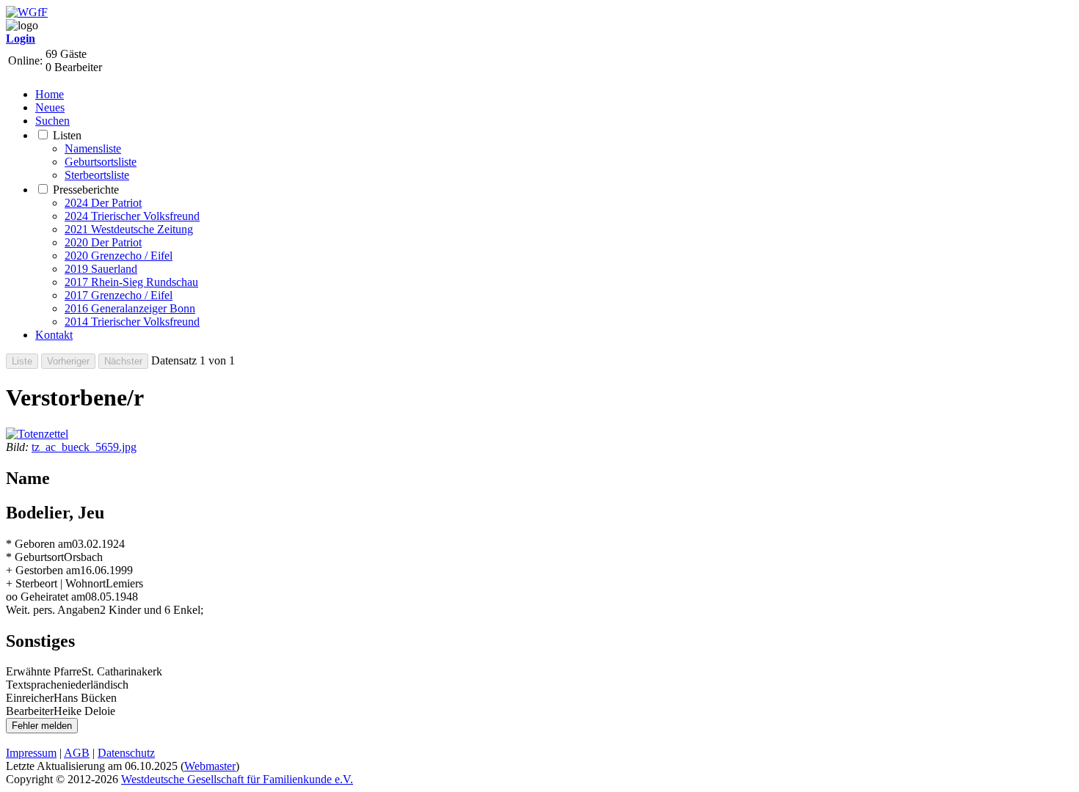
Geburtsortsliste (101, 161)
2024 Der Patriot (103, 203)
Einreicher (30, 698)
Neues (50, 107)
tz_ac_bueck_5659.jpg (84, 447)
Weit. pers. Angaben (53, 610)
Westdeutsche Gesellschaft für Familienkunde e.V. (237, 779)
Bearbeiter (30, 711)
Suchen (52, 120)
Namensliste (93, 148)
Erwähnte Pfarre (43, 671)
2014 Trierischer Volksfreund (132, 321)
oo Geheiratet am (45, 596)
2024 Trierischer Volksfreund (132, 216)
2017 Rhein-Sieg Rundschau (131, 282)
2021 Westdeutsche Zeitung (129, 229)
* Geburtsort (35, 557)
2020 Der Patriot (103, 242)
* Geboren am (39, 544)
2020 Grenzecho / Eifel (118, 255)
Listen (67, 135)
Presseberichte (86, 189)
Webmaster (210, 766)
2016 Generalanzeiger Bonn (130, 308)
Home (49, 94)
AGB (77, 753)
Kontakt (54, 335)
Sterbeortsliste (97, 175)
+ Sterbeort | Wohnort (56, 583)
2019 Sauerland (101, 269)
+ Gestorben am (43, 570)
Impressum (31, 753)
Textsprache (34, 684)
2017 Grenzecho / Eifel (118, 295)
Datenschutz (126, 753)
